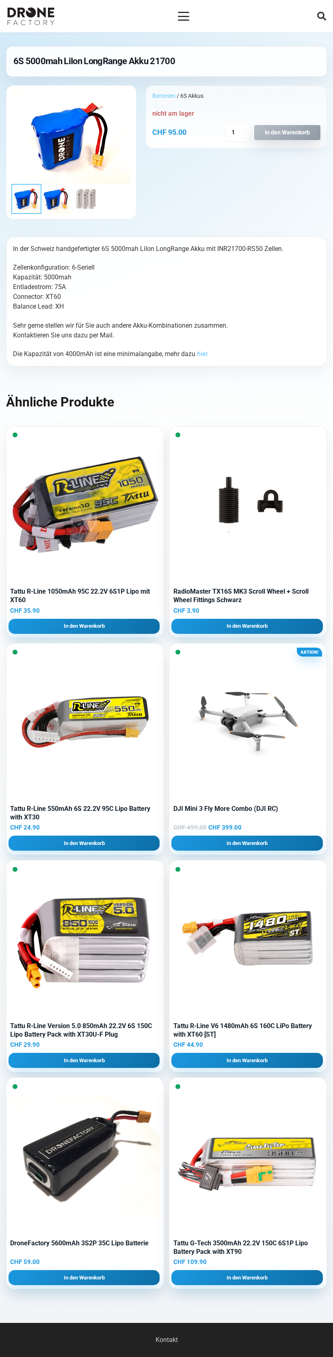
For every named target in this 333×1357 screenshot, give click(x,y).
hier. (203, 354)
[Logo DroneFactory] (31, 16)
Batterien (163, 96)
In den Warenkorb (287, 132)
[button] (183, 16)
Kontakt (167, 1340)
